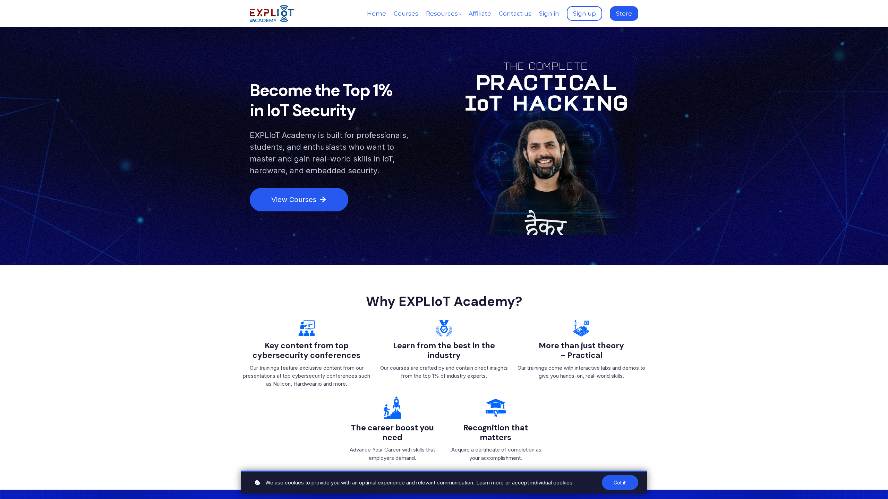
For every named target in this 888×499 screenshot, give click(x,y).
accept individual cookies (542, 482)
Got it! (620, 482)
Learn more (490, 482)
